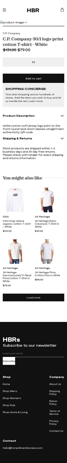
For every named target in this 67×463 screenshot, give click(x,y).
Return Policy (53, 402)
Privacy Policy (54, 422)
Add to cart (33, 78)
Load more (33, 297)
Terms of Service (54, 412)
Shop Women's (12, 398)
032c (6, 216)
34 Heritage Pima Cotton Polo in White (47, 274)
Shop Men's (10, 391)
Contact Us (56, 430)
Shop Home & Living (15, 412)
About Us (55, 384)
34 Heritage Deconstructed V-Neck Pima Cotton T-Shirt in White (17, 276)
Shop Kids (9, 405)
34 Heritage (42, 216)
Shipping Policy (54, 392)
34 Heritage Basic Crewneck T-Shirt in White (47, 223)
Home (6, 384)
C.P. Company (11, 33)
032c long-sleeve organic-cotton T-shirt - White (16, 223)
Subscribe (9, 361)
